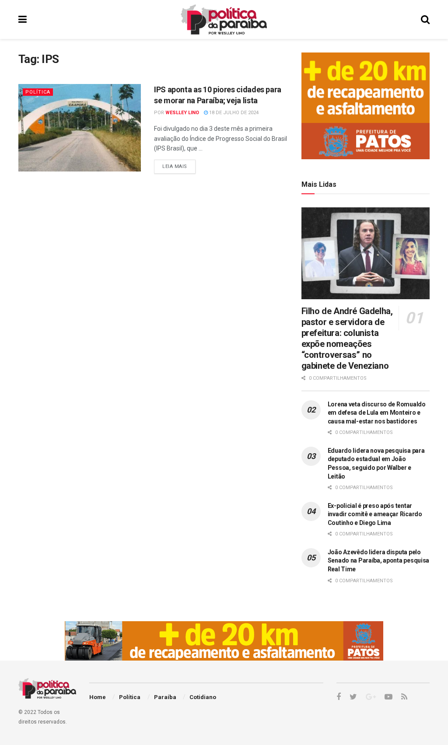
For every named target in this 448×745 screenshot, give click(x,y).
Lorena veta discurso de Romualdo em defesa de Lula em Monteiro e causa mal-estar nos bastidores (377, 413)
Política (37, 92)
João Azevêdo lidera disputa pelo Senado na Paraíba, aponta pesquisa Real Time (378, 561)
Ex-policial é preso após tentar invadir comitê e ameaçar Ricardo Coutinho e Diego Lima (375, 514)
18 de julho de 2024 (233, 112)
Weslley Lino (182, 112)
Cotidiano (202, 697)
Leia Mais (174, 166)
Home (97, 697)
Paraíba (165, 697)
